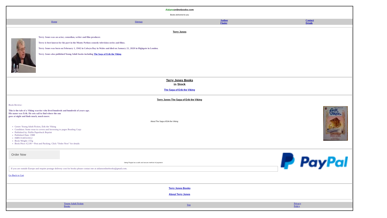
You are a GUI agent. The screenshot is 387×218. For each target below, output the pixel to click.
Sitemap (139, 21)
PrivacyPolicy (297, 205)
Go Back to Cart (16, 175)
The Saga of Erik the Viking (107, 54)
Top (189, 205)
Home (54, 21)
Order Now (18, 154)
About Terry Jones (179, 194)
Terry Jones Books (179, 188)
